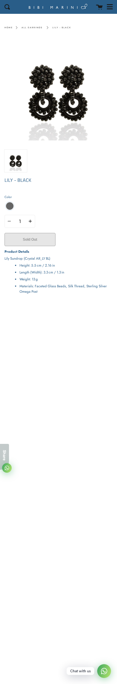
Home (8, 27)
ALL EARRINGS (32, 27)
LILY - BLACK (61, 27)
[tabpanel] (58, 92)
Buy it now (84, 239)
